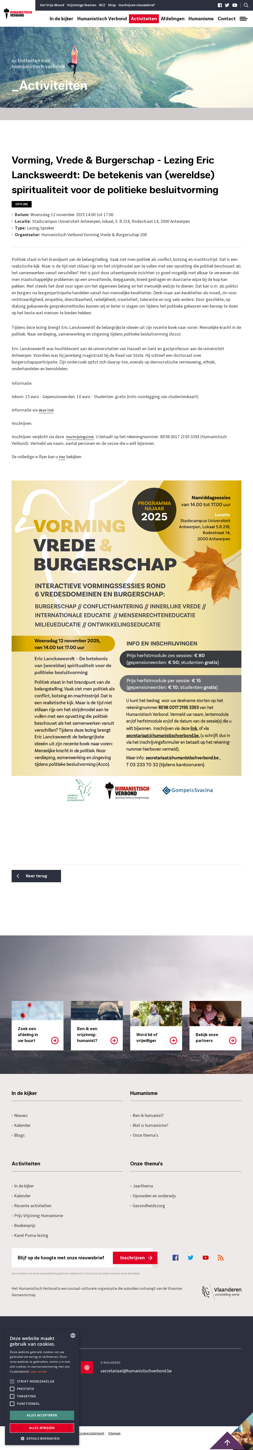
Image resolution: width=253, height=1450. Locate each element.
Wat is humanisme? (150, 1125)
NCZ (102, 5)
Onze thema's (145, 1135)
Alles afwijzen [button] (42, 1428)
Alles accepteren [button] (42, 1415)
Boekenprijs (25, 1226)
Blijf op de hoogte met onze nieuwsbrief (81, 1258)
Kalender (22, 1125)
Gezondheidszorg (149, 1206)
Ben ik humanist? (148, 1115)
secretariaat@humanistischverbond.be (136, 1371)
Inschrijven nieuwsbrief (136, 5)
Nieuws (21, 1115)
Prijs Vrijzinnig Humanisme (38, 1216)
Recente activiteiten (32, 1206)
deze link (46, 410)
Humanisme (201, 19)
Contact (227, 19)
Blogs (19, 1135)
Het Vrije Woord (52, 5)
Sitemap (114, 1433)
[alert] (42, 1387)
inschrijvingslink (80, 437)
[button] (42, 1438)
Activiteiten (144, 19)
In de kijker (61, 19)
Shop (112, 5)
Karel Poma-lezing (31, 1235)
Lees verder (38, 1371)
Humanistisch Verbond (102, 19)
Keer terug (36, 876)
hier (62, 457)
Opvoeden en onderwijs (154, 1196)
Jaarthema (143, 1186)
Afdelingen (173, 19)
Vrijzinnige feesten (81, 5)
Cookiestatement (91, 1433)
